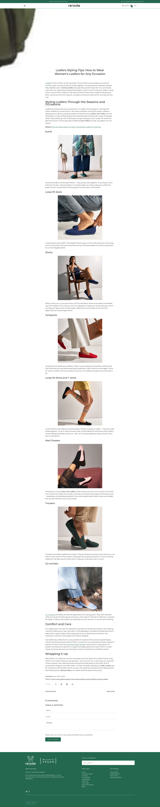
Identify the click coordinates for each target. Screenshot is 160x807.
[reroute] (74, 5)
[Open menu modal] (25, 6)
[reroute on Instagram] (29, 791)
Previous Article (50, 691)
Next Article (111, 691)
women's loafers (102, 679)
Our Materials (86, 777)
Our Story (85, 775)
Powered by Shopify (30, 804)
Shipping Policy (115, 774)
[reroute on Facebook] (26, 791)
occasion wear (69, 679)
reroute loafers (80, 679)
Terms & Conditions (116, 777)
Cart (134, 6)
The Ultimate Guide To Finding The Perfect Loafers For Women (76, 127)
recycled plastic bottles (76, 644)
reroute (36, 802)
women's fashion (91, 679)
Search (126, 5)
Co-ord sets (49, 615)
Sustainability (86, 779)
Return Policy (114, 775)
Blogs (83, 786)
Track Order (85, 783)
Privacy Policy (114, 772)
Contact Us (85, 781)
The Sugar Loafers (87, 774)
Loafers (48, 83)
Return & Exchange (88, 784)
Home (84, 772)
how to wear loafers (57, 679)
